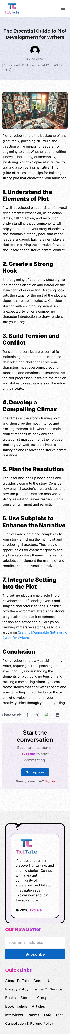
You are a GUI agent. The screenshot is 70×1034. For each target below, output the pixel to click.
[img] (19, 8)
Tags (59, 1015)
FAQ (47, 1015)
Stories (26, 998)
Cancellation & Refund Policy (29, 1023)
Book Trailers (16, 1006)
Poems (33, 1015)
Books (10, 998)
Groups (43, 998)
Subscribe (35, 954)
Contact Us (42, 981)
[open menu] (63, 8)
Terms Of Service (47, 989)
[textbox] (35, 420)
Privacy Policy (16, 989)
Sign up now (35, 772)
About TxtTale (17, 981)
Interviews (14, 1015)
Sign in (50, 781)
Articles (38, 1006)
